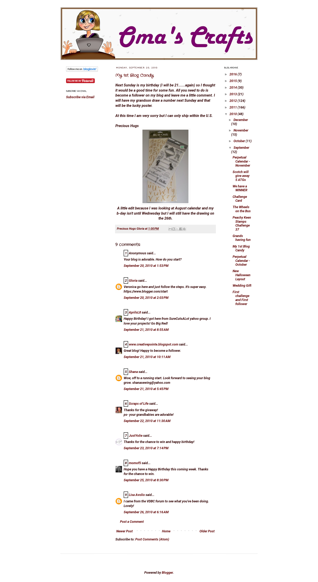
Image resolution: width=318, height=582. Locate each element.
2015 (233, 81)
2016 (233, 74)
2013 (233, 94)
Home (166, 531)
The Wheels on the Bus (242, 209)
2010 (233, 114)
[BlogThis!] (174, 229)
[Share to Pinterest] (184, 229)
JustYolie (135, 435)
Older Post (207, 531)
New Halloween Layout (241, 275)
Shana (133, 372)
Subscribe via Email (80, 97)
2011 (233, 107)
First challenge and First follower (241, 298)
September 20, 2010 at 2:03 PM (146, 298)
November (241, 130)
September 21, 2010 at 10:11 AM (147, 357)
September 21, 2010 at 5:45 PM (146, 389)
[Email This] (170, 229)
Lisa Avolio (137, 495)
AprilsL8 (135, 312)
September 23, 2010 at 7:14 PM (146, 448)
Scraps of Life (139, 403)
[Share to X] (177, 229)
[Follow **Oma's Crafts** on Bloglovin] (82, 70)
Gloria (133, 280)
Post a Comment (132, 522)
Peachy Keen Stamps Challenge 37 (242, 223)
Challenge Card (240, 199)
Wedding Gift (242, 285)
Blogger (167, 572)
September (241, 147)
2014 (233, 87)
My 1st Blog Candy (134, 75)
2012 (233, 101)
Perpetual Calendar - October (241, 260)
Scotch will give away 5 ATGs (241, 176)
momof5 (135, 463)
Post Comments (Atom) (152, 539)
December (241, 120)
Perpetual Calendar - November (241, 161)
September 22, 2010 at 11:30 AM (147, 421)
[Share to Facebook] (181, 229)
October (240, 141)
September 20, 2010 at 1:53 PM (146, 266)
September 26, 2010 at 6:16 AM (146, 512)
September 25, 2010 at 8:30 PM (146, 480)
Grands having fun (242, 238)
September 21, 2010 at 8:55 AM (146, 330)
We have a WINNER (240, 188)
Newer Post (124, 531)
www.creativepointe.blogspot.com (153, 344)
